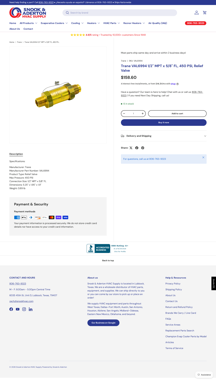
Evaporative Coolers (52, 23)
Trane (19, 42)
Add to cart (177, 113)
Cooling (75, 23)
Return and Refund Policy (179, 307)
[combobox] (119, 12)
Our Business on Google (103, 322)
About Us (14, 28)
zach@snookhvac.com (21, 301)
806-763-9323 (46, 2)
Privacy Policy (172, 283)
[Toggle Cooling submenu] (82, 23)
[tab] (16, 154)
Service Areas (172, 324)
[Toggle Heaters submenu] (99, 23)
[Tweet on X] (131, 148)
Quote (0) (213, 283)
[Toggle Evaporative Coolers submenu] (66, 23)
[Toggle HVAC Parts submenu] (118, 23)
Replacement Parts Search (179, 330)
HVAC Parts (109, 23)
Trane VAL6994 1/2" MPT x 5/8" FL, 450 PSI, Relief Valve (42, 42)
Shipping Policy (173, 289)
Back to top (108, 260)
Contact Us (171, 301)
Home (12, 23)
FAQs (168, 318)
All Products (27, 23)
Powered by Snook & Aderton (54, 367)
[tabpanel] (58, 175)
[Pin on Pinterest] (143, 148)
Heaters (91, 23)
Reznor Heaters (132, 23)
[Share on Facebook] (137, 148)
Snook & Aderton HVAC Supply (29, 367)
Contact (28, 28)
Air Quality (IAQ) (157, 23)
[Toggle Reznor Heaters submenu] (143, 23)
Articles (169, 342)
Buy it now (163, 122)
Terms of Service (174, 348)
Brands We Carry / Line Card (180, 312)
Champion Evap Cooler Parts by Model (186, 336)
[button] (205, 12)
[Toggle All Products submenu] (36, 23)
